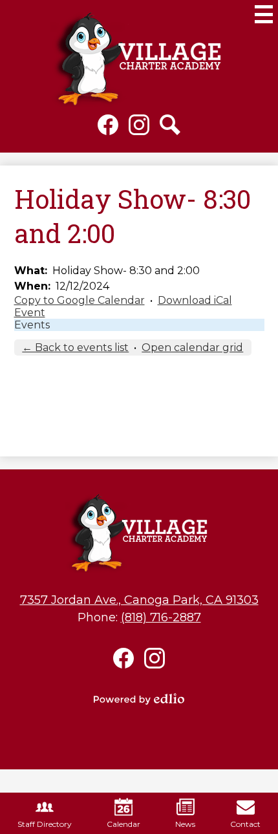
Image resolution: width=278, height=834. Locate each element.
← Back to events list (75, 347)
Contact (245, 824)
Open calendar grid (192, 347)
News (185, 824)
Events (32, 325)
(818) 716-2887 (161, 617)
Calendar (123, 824)
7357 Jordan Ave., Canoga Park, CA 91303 (139, 600)
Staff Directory (44, 824)
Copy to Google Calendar (79, 300)
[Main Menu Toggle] (264, 14)
